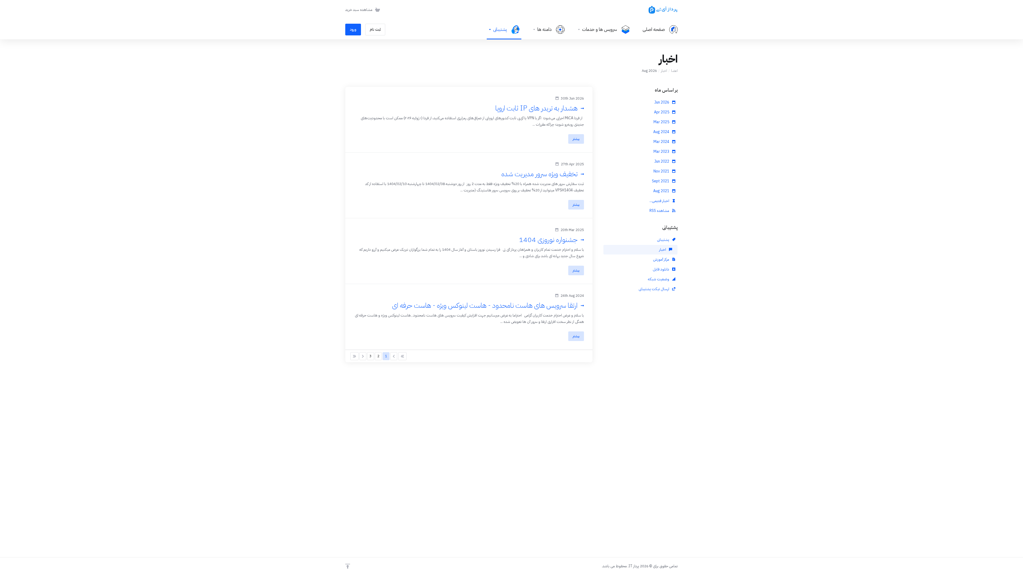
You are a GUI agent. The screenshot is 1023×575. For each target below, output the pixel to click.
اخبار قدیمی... (659, 201)
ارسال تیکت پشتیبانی (654, 289)
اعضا (674, 70)
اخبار (664, 70)
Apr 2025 (662, 112)
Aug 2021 (661, 191)
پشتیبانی (663, 240)
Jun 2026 (662, 102)
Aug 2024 (661, 132)
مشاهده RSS (659, 210)
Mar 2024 (661, 142)
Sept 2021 (661, 181)
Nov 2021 (661, 171)
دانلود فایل (661, 269)
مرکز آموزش (661, 259)
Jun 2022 (662, 161)
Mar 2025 (661, 122)
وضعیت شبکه (659, 279)
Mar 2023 (661, 151)
